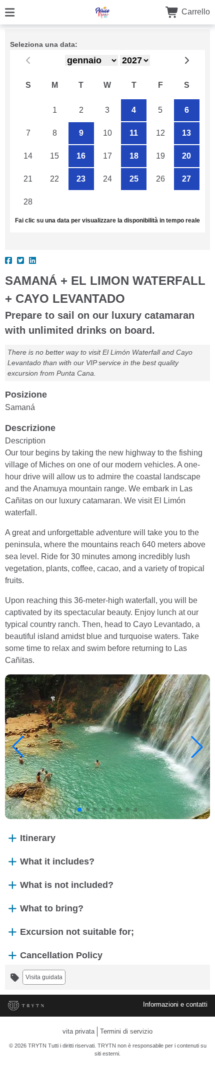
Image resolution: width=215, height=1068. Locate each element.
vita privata (78, 1031)
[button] (18, 747)
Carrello (195, 11)
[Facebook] (8, 261)
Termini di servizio (126, 1031)
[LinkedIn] (32, 261)
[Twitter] (20, 261)
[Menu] (9, 11)
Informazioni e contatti (175, 1004)
